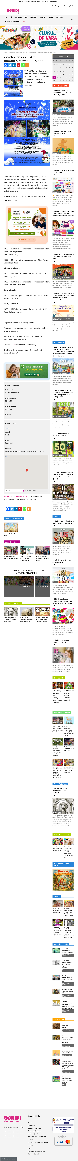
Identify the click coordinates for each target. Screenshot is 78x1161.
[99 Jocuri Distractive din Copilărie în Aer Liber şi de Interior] (42, 612)
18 (57, 74)
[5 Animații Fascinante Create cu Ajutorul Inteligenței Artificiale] (56, 950)
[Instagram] (55, 6)
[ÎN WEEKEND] (26, 580)
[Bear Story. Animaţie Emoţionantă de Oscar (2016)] (56, 991)
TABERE (26, 17)
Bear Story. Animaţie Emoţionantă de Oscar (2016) (67, 991)
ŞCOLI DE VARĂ (18, 17)
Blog (63, 1084)
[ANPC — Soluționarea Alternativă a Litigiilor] (63, 1121)
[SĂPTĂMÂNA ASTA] (42, 580)
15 (69, 71)
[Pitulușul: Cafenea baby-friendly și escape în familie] (27, 551)
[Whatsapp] (23, 65)
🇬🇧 (24, 22)
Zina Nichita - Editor (59, 356)
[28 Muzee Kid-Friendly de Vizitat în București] (69, 741)
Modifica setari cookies (8, 1159)
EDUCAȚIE (7, 22)
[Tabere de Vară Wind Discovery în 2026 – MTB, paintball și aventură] (63, 107)
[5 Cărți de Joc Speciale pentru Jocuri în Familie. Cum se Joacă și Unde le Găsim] (63, 616)
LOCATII (51, 17)
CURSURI (42, 17)
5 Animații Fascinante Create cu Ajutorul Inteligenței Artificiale (67, 950)
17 (54, 74)
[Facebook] (50, 6)
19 (60, 74)
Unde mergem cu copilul (59, 455)
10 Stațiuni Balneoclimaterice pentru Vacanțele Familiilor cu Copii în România (58, 728)
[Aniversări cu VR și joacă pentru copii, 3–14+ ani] (42, 551)
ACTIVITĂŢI (59, 17)
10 (54, 71)
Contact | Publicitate (34, 1128)
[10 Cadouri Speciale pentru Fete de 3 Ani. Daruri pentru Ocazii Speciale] (69, 903)
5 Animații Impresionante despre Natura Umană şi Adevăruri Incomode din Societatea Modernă (68, 1005)
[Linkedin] (58, 6)
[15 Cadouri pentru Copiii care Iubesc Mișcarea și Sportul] (63, 536)
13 (63, 71)
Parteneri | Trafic (33, 1134)
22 (69, 74)
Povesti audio (57, 812)
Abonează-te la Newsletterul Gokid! (17, 496)
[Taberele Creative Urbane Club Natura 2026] (63, 146)
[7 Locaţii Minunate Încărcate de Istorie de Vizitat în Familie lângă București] (58, 741)
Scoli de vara (56, 153)
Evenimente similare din (14, 518)
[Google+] (52, 6)
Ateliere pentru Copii (34, 52)
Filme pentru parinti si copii (66, 1030)
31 (66, 64)
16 (72, 71)
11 (57, 71)
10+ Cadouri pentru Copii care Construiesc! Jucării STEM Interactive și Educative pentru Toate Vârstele (69, 932)
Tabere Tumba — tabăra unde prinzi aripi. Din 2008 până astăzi (63, 256)
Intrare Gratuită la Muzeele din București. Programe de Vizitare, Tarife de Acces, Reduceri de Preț (69, 730)
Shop (29, 1148)
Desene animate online (66, 955)
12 (60, 71)
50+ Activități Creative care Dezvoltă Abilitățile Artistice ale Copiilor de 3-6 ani (68, 852)
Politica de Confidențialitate (36, 1151)
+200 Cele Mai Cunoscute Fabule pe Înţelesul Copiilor (26, 619)
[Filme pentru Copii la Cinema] (11, 527)
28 (57, 64)
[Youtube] (72, 6)
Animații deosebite (61, 944)
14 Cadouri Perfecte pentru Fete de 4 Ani (57, 910)
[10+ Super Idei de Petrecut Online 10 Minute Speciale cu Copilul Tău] (56, 1079)
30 (63, 64)
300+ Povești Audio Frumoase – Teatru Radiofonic (10, 619)
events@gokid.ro (19, 1127)
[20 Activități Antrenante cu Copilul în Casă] (56, 1053)
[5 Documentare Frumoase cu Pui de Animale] (56, 1026)
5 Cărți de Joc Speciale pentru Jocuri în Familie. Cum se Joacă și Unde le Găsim (63, 601)
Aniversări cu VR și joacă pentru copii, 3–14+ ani (42, 558)
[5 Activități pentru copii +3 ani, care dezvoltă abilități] (58, 841)
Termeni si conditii (33, 1154)
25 (57, 77)
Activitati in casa (66, 1055)
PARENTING (16, 22)
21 (66, 74)
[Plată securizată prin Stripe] (63, 1140)
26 (60, 77)
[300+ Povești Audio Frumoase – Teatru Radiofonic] (11, 612)
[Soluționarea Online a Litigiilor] (63, 1129)
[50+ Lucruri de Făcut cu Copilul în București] (63, 448)
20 (63, 74)
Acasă (5, 52)
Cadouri (55, 543)
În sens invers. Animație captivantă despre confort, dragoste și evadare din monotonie (68, 964)
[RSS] (67, 6)
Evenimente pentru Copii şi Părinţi (18, 52)
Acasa (30, 1122)
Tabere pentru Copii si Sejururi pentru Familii (61, 113)
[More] (27, 65)
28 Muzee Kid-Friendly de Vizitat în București (69, 748)
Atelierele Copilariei (38, 71)
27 (54, 64)
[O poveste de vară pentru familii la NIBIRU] (11, 551)
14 (66, 71)
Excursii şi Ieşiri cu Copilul (60, 373)
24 (54, 77)
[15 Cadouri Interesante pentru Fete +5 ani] (63, 655)
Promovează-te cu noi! (35, 1131)
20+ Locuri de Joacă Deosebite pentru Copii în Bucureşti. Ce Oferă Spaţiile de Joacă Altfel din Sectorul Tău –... (57, 772)
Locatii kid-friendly (12, 542)
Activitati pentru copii (13, 603)
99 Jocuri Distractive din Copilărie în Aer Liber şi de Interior (41, 619)
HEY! (6, 17)
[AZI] (11, 580)
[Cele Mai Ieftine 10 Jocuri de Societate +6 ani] (63, 575)
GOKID (54, 97)
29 (60, 64)
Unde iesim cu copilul (62, 713)
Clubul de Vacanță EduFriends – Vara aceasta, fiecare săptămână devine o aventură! (63, 213)
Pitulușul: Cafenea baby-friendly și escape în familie (25, 558)
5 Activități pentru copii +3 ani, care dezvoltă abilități (57, 848)
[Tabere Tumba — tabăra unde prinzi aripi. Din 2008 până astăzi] (63, 271)
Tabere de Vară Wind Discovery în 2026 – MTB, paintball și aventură (62, 92)
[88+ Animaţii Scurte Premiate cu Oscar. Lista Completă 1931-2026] (56, 977)
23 (72, 74)
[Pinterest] (64, 6)
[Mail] (61, 6)
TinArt (26, 71)
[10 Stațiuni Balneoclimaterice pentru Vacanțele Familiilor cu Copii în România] (58, 720)
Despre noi (31, 1125)
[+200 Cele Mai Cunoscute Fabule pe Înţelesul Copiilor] (27, 612)
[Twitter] (69, 6)
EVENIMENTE (33, 17)
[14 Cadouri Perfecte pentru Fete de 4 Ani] (58, 903)
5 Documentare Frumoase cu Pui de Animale (67, 1025)
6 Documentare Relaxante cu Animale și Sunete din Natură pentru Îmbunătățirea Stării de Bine (67, 1039)
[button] (72, 19)
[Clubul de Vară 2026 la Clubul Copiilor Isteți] (63, 185)
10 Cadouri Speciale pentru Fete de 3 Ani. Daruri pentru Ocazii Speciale (68, 912)
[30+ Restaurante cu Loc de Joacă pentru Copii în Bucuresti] (69, 762)
